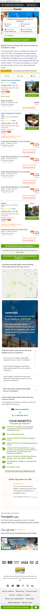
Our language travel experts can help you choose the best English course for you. (18, 403)
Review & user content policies (14, 598)
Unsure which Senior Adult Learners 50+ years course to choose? (17, 398)
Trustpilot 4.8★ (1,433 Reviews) (13, 5)
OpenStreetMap (34, 297)
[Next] (38, 70)
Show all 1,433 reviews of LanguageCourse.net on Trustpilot (20, 522)
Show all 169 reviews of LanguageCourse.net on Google (18, 533)
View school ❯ (32, 95)
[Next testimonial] (36, 493)
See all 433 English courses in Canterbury (19, 246)
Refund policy (20, 591)
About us (12, 595)
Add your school (27, 602)
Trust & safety (30, 598)
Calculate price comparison (20, 40)
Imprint (27, 595)
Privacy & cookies (31, 591)
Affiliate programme (14, 602)
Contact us (20, 595)
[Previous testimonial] (4, 493)
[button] (1, 1)
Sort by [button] (21, 76)
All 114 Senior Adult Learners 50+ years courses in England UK (20, 257)
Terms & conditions (8, 591)
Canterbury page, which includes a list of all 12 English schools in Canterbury (20, 332)
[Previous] (1, 70)
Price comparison (6, 70)
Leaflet (27, 297)
